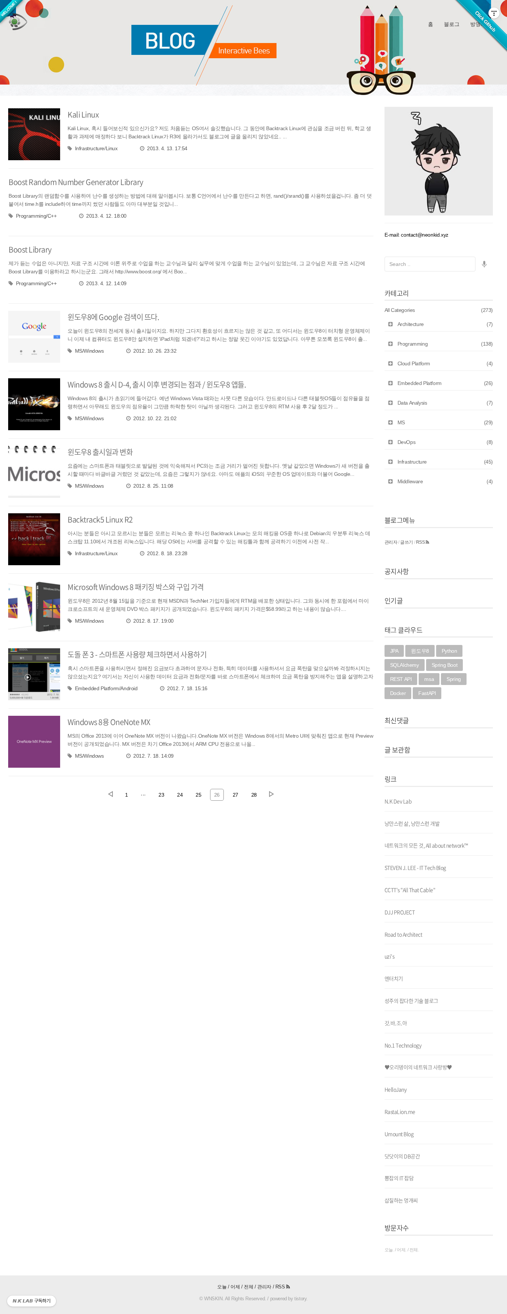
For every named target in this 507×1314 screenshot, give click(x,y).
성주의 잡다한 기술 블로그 (411, 1000)
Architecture (445, 324)
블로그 (451, 24)
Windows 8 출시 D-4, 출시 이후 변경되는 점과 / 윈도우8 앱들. (157, 384)
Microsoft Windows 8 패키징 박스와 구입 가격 (136, 587)
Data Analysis (445, 403)
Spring (454, 679)
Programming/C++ (36, 216)
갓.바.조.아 (396, 1023)
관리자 (391, 542)
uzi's (390, 956)
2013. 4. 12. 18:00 (106, 216)
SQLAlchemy (404, 665)
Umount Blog (399, 1133)
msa (429, 679)
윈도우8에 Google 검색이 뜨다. (113, 317)
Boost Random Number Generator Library (76, 182)
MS (445, 422)
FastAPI (427, 693)
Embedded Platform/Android (106, 688)
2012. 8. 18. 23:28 (167, 553)
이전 (110, 794)
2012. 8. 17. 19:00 (153, 621)
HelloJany (396, 1089)
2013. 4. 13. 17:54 (167, 148)
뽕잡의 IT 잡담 (399, 1178)
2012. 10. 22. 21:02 (154, 418)
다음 (271, 794)
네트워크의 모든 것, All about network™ (426, 845)
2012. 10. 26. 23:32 (154, 351)
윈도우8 (420, 651)
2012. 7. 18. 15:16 (187, 688)
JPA (394, 651)
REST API (401, 679)
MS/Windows (89, 351)
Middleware (445, 481)
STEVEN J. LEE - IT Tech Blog (415, 867)
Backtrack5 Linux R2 (100, 519)
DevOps (445, 442)
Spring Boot (445, 665)
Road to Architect (403, 934)
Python (449, 651)
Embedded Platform (445, 383)
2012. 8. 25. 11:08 (153, 486)
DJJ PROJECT (400, 912)
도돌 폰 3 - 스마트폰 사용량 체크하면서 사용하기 (137, 654)
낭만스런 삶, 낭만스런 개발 (412, 823)
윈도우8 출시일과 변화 (100, 452)
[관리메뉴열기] (494, 13)
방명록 (477, 24)
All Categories (439, 310)
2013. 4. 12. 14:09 (106, 283)
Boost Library (30, 249)
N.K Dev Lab (398, 801)
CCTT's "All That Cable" (410, 889)
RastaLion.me (400, 1111)
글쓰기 (406, 542)
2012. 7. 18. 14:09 (153, 756)
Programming (445, 344)
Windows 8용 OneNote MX (109, 722)
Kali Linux (83, 114)
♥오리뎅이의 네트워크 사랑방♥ (418, 1067)
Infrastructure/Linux (96, 148)
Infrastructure (445, 462)
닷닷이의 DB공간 (402, 1156)
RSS (421, 542)
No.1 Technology (403, 1045)
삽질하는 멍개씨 (401, 1200)
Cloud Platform (445, 363)
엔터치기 (394, 978)
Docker (398, 693)
